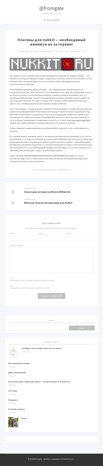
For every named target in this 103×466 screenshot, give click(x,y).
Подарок (12, 400)
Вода (24, 418)
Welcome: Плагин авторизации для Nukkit (48, 202)
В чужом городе (16, 409)
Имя (12, 234)
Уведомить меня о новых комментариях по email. (32, 280)
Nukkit (40, 170)
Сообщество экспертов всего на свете (41, 348)
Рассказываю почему (19, 363)
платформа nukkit (64, 170)
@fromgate (51, 8)
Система (12, 391)
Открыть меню (53, 20)
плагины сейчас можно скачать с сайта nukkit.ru (45, 155)
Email (41, 234)
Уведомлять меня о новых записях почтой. (30, 288)
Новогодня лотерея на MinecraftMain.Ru (47, 191)
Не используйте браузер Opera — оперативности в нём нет (39, 381)
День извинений (16, 372)
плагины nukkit (50, 170)
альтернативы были (81, 120)
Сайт (69, 234)
